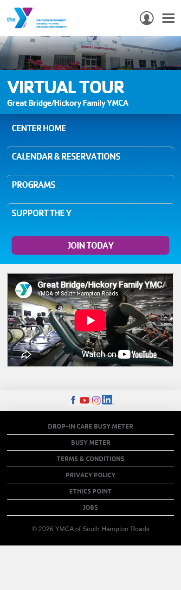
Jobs (90, 507)
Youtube (84, 400)
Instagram (96, 400)
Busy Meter (90, 442)
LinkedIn (108, 400)
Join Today (90, 245)
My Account (147, 18)
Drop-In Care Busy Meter (90, 426)
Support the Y (41, 212)
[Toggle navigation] (168, 18)
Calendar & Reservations (66, 156)
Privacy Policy (90, 475)
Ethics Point (90, 491)
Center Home (39, 128)
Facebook (73, 400)
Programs (33, 184)
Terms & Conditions (90, 459)
